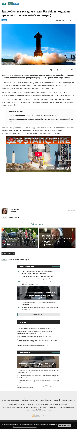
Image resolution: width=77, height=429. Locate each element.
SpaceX (18, 217)
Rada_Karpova (15, 210)
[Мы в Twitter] (57, 395)
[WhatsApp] (65, 70)
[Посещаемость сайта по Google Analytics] (35, 415)
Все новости (37, 314)
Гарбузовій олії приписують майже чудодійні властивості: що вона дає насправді (37, 278)
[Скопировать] (72, 70)
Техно (4, 20)
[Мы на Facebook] (20, 395)
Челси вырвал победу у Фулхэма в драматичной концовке (39, 303)
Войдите (4, 260)
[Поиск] (59, 4)
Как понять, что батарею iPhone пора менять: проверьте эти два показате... (38, 371)
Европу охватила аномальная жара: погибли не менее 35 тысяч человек (40, 283)
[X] (58, 70)
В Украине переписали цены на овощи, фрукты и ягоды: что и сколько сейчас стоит (41, 120)
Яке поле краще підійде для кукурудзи (33, 345)
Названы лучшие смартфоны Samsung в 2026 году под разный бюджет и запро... (36, 387)
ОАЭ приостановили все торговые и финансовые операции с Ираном (38, 376)
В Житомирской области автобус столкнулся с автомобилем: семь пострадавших (38, 272)
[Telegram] (51, 70)
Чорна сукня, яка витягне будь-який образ (34, 337)
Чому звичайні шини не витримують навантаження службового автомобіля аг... (34, 332)
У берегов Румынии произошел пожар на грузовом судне (32, 116)
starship (12, 217)
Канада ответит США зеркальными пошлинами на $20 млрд (38, 381)
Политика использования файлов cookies (39, 411)
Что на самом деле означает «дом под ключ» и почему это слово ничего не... (38, 341)
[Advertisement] (38, 191)
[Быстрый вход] (66, 4)
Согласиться (64, 426)
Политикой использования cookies (24, 427)
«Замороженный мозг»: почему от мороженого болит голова (40, 309)
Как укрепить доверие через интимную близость (36, 328)
